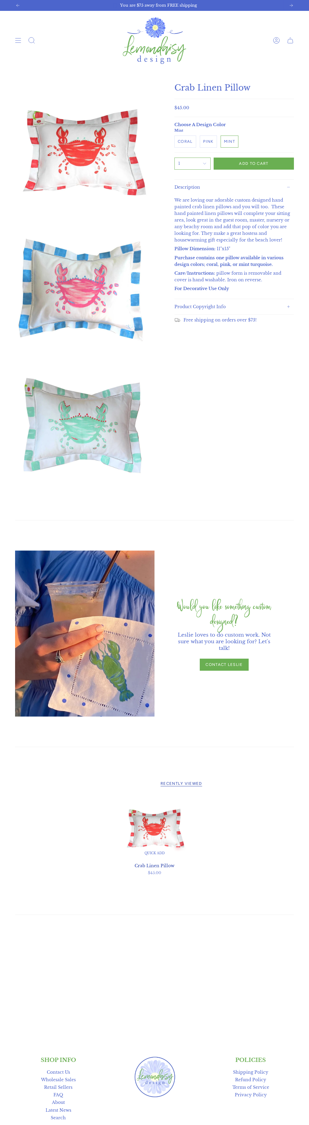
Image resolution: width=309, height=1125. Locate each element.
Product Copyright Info (200, 306)
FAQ (58, 1095)
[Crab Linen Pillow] (154, 828)
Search (58, 1117)
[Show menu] (18, 40)
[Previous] (18, 5)
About (58, 1102)
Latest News (58, 1110)
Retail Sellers (58, 1087)
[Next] (291, 5)
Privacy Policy (251, 1095)
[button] (32, 40)
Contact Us (58, 1072)
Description (187, 187)
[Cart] (290, 40)
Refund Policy (250, 1079)
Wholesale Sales (58, 1079)
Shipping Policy (250, 1072)
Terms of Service (250, 1087)
